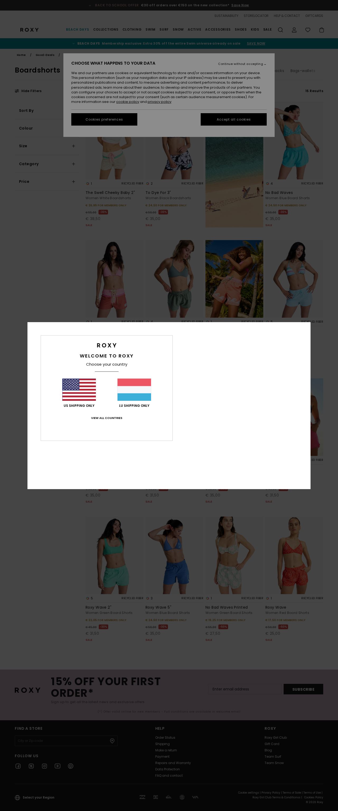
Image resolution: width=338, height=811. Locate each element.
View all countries (106, 418)
